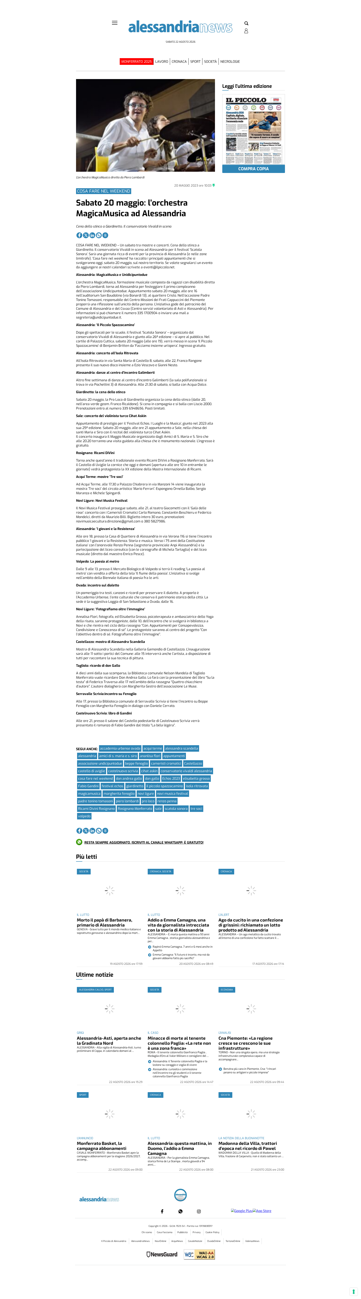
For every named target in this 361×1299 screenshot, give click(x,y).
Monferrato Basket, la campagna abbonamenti (101, 1145)
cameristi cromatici (166, 763)
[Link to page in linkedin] (92, 235)
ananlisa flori (150, 756)
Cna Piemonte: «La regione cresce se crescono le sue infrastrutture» (246, 1043)
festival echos (112, 786)
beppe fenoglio (136, 763)
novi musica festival (172, 793)
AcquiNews (177, 1241)
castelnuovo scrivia (123, 771)
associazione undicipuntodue (100, 763)
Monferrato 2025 (136, 61)
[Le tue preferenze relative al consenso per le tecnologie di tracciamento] (354, 1292)
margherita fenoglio (119, 793)
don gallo (152, 778)
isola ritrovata (197, 786)
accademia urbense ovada (120, 748)
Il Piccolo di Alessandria (114, 1241)
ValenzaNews (252, 1241)
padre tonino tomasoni (95, 801)
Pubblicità (182, 1232)
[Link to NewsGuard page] (163, 1255)
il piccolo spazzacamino (164, 786)
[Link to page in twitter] (86, 235)
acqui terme (153, 748)
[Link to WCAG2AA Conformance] (197, 1255)
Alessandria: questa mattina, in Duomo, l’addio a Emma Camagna (180, 1148)
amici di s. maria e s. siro (118, 756)
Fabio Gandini (88, 786)
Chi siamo (147, 1232)
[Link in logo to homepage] (180, 29)
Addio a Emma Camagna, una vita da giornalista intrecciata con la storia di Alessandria (178, 924)
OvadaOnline (214, 1241)
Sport (195, 61)
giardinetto (134, 786)
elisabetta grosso (196, 778)
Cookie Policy (212, 1232)
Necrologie (230, 61)
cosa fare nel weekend (95, 778)
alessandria (87, 756)
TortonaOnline (233, 1241)
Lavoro (161, 61)
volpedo (84, 816)
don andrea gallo (129, 778)
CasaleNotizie (195, 1241)
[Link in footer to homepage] (180, 1195)
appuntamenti (174, 756)
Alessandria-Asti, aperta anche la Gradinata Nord (109, 1040)
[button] (246, 23)
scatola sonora (176, 808)
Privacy (197, 1232)
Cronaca (179, 61)
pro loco (148, 801)
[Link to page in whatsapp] (99, 235)
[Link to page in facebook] (79, 235)
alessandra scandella (181, 748)
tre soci (196, 808)
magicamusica (89, 793)
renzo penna (167, 801)
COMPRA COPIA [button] (253, 169)
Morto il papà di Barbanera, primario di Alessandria (104, 922)
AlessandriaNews (140, 1241)
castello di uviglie (91, 771)
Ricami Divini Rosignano (96, 808)
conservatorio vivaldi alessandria (186, 771)
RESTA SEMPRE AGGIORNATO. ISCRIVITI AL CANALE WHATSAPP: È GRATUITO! (143, 842)
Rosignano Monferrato (135, 808)
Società (210, 61)
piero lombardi (127, 801)
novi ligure (146, 793)
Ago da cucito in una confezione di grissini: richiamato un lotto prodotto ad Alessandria (251, 924)
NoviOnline (161, 1241)
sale (158, 808)
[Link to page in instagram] (199, 1211)
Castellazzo (193, 763)
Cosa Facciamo (165, 1232)
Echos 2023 (171, 778)
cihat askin (149, 771)
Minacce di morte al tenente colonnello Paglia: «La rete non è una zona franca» (179, 1043)
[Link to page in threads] (105, 235)
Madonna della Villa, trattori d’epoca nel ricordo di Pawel (248, 1145)
